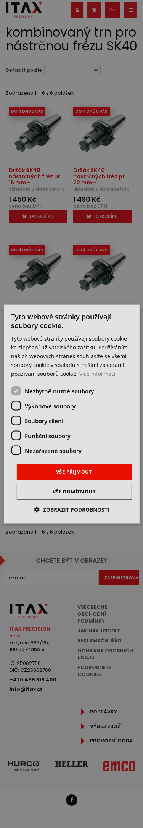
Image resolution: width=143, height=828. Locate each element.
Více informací (97, 373)
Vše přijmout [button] (74, 471)
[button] (71, 509)
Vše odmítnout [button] (74, 491)
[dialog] (71, 414)
